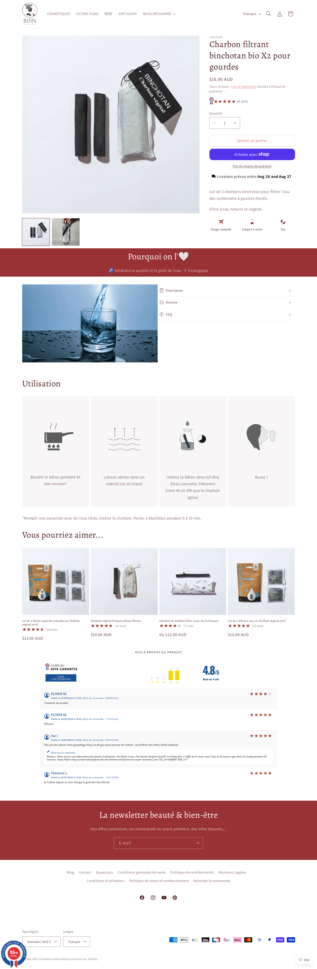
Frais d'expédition (243, 86)
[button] (159, 14)
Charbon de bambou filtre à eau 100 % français (189, 621)
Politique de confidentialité (192, 872)
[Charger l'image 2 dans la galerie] (65, 232)
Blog (70, 872)
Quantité (215, 113)
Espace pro (104, 872)
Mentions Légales (232, 872)
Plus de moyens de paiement (252, 166)
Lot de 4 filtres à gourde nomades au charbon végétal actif (51, 622)
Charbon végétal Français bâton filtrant (116, 621)
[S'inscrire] (197, 843)
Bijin (35, 959)
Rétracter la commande (212, 880)
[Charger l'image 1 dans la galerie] (36, 232)
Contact (85, 872)
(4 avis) (242, 101)
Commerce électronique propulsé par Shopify (68, 959)
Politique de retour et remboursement (159, 880)
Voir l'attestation (60, 678)
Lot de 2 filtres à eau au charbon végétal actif (256, 621)
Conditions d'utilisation (106, 880)
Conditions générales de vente (142, 872)
